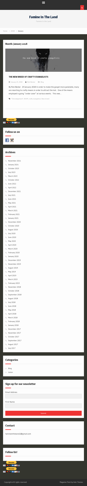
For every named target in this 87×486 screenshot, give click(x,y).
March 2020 (12, 249)
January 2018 (13, 325)
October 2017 (13, 337)
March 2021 (12, 210)
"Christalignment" (17, 99)
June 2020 (12, 237)
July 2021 (11, 195)
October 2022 (13, 180)
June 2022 (12, 184)
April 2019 (12, 275)
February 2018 (14, 321)
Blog (42, 82)
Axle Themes (78, 482)
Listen (10, 372)
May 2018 (12, 310)
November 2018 (14, 287)
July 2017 (11, 348)
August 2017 (13, 344)
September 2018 (14, 294)
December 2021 (14, 191)
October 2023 (13, 168)
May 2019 (12, 271)
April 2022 (12, 187)
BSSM (26, 99)
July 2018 (11, 302)
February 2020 (14, 252)
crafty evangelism (35, 99)
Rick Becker (31, 82)
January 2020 (13, 256)
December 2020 (14, 222)
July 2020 (11, 233)
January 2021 (13, 218)
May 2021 (12, 203)
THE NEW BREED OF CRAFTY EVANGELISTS (28, 76)
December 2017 (14, 329)
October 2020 (13, 226)
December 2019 (14, 260)
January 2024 (13, 164)
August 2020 (13, 229)
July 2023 (11, 172)
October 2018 (13, 291)
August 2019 (13, 268)
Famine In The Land (43, 17)
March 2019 (12, 279)
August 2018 (13, 298)
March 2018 (12, 317)
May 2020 (12, 241)
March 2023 (12, 176)
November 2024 (14, 161)
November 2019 (14, 264)
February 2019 (14, 283)
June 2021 (12, 199)
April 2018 (12, 314)
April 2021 (12, 206)
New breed (45, 99)
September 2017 (14, 340)
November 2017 (14, 333)
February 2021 (14, 214)
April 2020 (12, 245)
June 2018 (12, 306)
